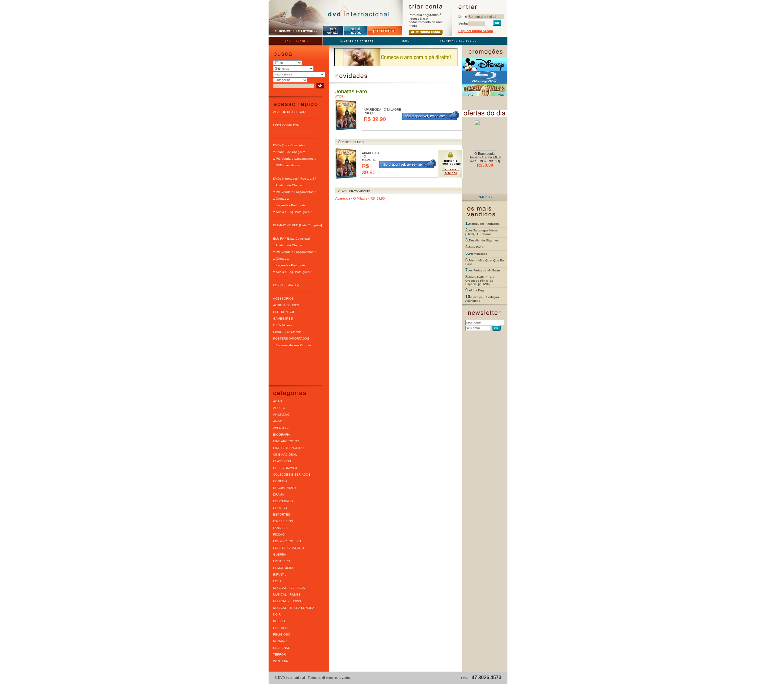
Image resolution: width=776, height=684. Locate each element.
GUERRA (279, 554)
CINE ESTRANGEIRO (288, 448)
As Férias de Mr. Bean (484, 270)
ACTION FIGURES (286, 305)
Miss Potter (476, 247)
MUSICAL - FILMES (287, 594)
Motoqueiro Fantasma (484, 223)
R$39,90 (485, 165)
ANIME (278, 421)
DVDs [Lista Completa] (289, 145)
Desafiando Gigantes (484, 240)
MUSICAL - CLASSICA (289, 587)
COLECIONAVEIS (285, 468)
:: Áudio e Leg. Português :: (292, 212)
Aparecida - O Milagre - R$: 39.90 (360, 198)
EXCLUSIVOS (283, 521)
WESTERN (280, 661)
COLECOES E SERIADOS (291, 474)
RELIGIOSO (281, 634)
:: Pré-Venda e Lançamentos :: (294, 158)
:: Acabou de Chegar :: (289, 152)
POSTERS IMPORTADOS (291, 338)
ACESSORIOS (283, 298)
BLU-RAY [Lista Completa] (291, 238)
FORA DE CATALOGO (288, 548)
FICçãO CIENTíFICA (287, 541)
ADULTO (279, 408)
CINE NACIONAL (285, 454)
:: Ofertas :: (281, 198)
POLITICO (280, 627)
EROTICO (280, 508)
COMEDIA (280, 481)
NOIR (277, 614)
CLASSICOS (282, 461)
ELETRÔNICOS (284, 312)
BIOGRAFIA (281, 434)
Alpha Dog (476, 290)
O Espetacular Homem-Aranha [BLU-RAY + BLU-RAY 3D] (485, 157)
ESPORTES (281, 514)
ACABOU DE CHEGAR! (289, 112)
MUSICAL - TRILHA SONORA (293, 607)
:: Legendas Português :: (290, 205)
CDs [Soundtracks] (286, 285)
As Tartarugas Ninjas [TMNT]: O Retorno (481, 232)
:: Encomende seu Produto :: (293, 345)
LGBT (277, 581)
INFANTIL (279, 574)
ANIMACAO (281, 414)
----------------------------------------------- (294, 118)
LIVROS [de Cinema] (288, 332)
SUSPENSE (281, 647)
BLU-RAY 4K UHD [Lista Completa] (297, 225)
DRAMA (278, 494)
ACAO (277, 401)
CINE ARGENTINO (286, 441)
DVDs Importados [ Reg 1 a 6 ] (294, 178)
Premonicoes (478, 253)
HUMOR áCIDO (284, 567)
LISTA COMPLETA (286, 125)
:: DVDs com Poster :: (288, 165)
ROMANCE (281, 641)
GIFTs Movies (282, 325)
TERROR (279, 654)
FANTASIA (280, 528)
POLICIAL (280, 621)
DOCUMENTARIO (285, 488)
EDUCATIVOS (283, 501)
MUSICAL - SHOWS (287, 601)
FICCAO (279, 534)
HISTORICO (281, 561)
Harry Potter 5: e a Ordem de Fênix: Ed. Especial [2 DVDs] (480, 280)
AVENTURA (281, 428)
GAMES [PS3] (283, 318)
